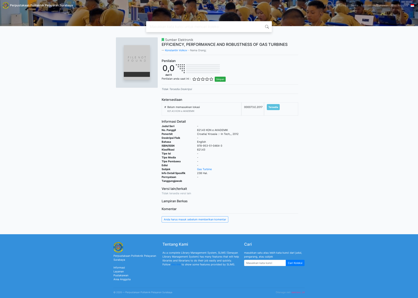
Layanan (118, 271)
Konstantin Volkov (176, 50)
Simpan (220, 79)
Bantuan (366, 5)
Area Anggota (399, 5)
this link (176, 264)
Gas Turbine (204, 169)
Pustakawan (380, 5)
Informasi (342, 5)
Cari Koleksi (295, 263)
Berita (354, 5)
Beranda (329, 5)
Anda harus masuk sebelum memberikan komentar (195, 219)
